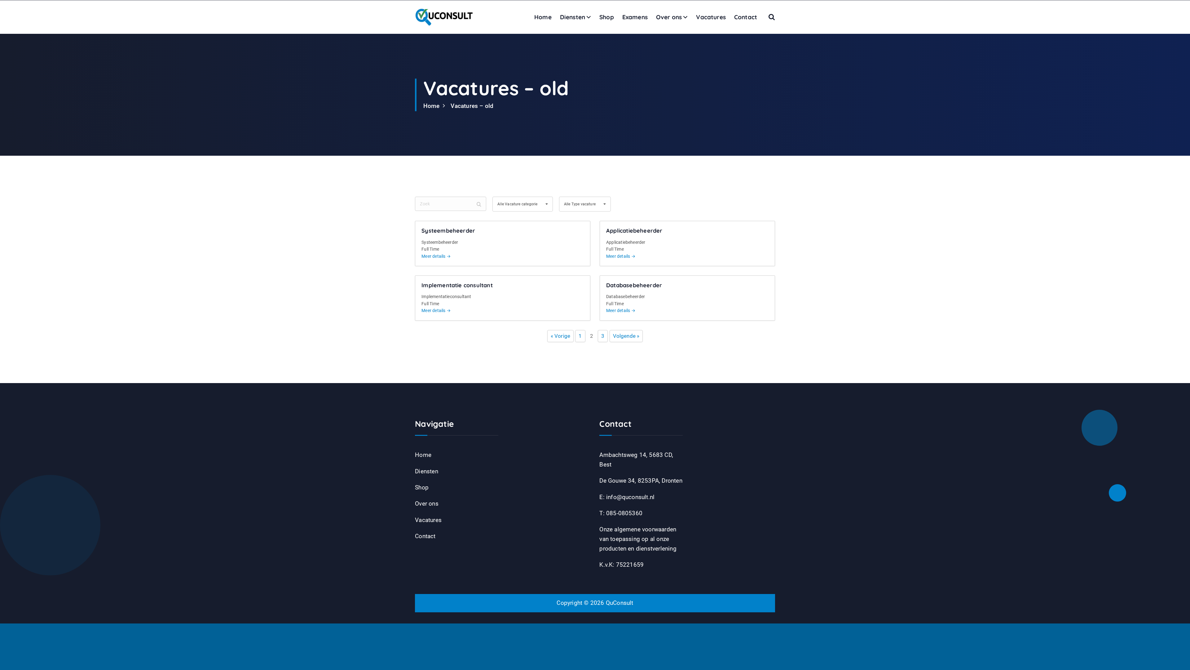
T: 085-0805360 (620, 513)
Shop (606, 17)
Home (543, 17)
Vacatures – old (472, 105)
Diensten (572, 17)
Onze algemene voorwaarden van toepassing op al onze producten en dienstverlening (637, 539)
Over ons (669, 17)
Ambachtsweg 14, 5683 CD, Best (636, 459)
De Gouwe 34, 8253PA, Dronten (640, 480)
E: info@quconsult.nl (626, 497)
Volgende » (626, 336)
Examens (635, 17)
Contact (745, 17)
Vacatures (711, 17)
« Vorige (561, 336)
